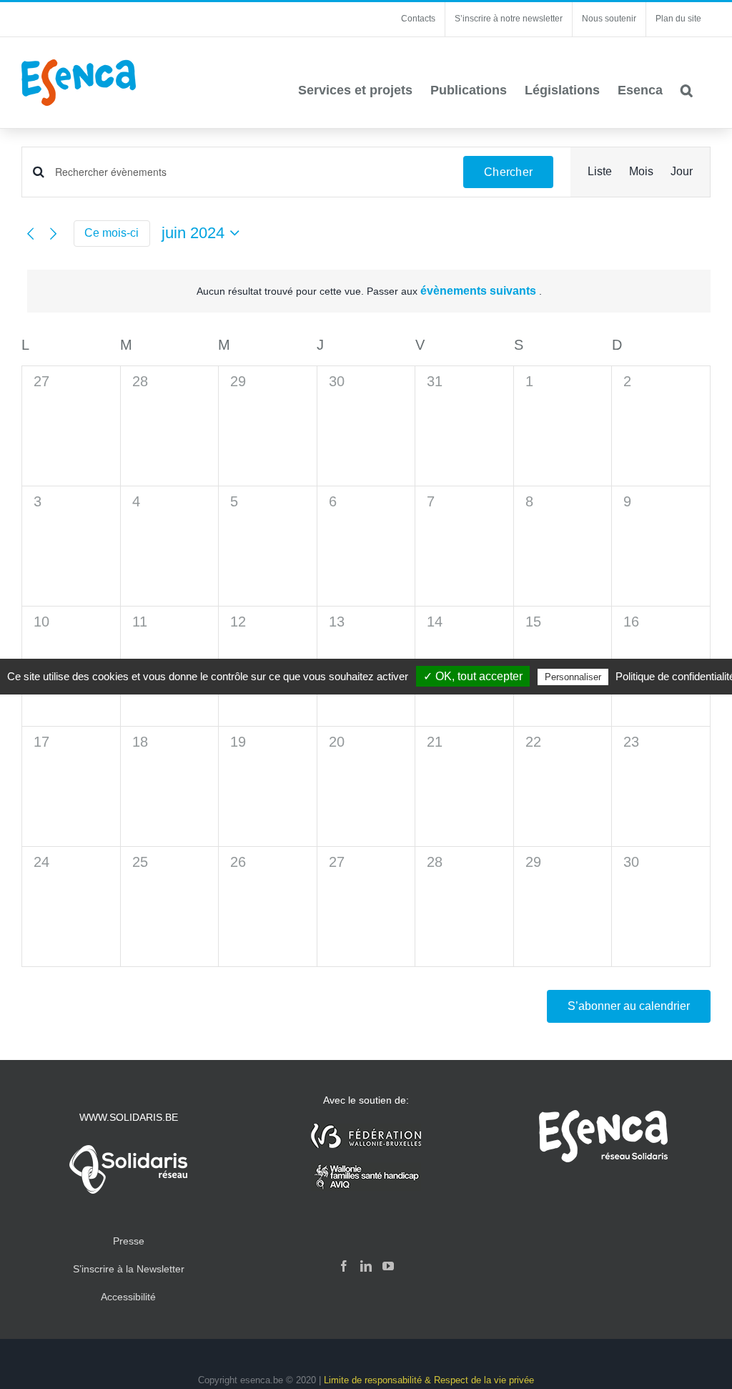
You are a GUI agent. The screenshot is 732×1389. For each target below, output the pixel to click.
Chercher (508, 172)
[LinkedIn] (366, 1266)
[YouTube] (388, 1266)
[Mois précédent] (30, 233)
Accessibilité (128, 1296)
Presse (128, 1241)
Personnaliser (573, 677)
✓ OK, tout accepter (473, 676)
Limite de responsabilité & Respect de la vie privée (429, 1380)
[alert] (369, 291)
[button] (687, 90)
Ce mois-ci (111, 233)
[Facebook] (344, 1266)
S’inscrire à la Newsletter (128, 1269)
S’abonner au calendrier (629, 1006)
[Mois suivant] (53, 233)
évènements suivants (479, 291)
